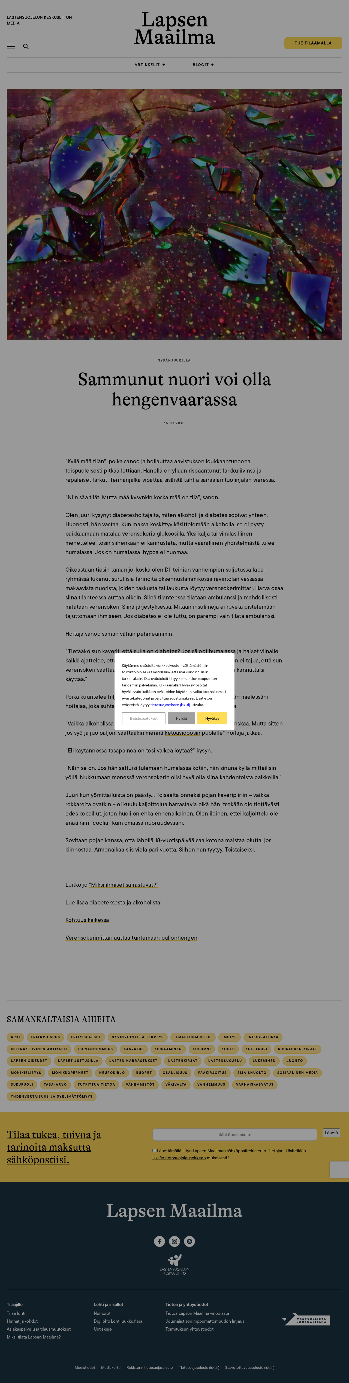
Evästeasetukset (144, 718)
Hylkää (181, 718)
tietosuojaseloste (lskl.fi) (170, 704)
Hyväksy (212, 718)
